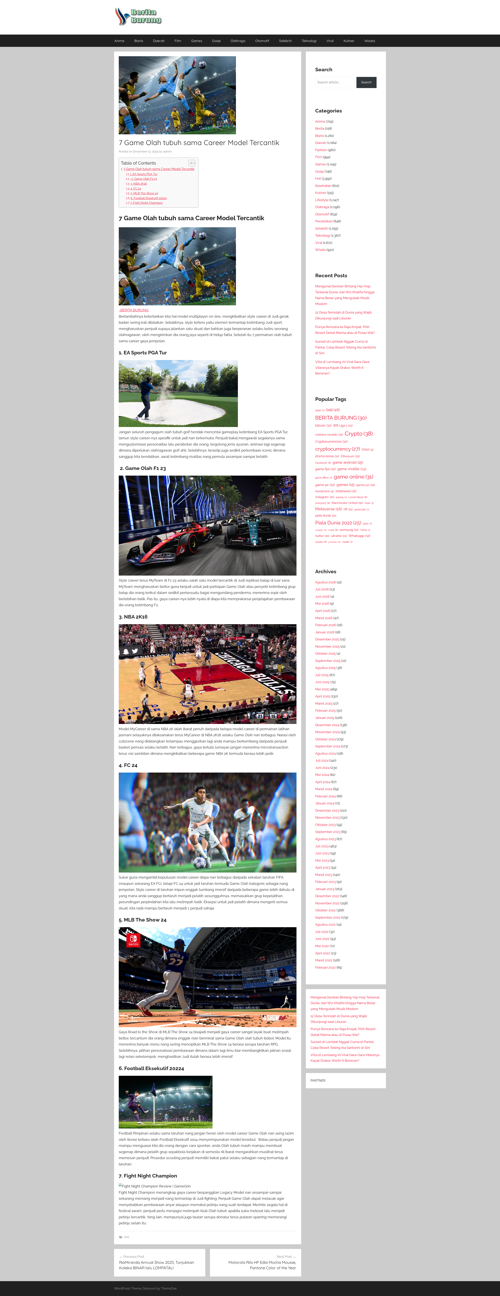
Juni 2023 (322, 853)
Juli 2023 (322, 846)
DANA (367, 449)
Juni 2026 (322, 596)
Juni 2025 (322, 682)
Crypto (359, 433)
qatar (367, 523)
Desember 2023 (327, 810)
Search (366, 82)
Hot (126, 1237)
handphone (324, 491)
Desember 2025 (327, 639)
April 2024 (322, 782)
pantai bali (361, 509)
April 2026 (322, 611)
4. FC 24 (135, 188)
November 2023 (327, 817)
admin (167, 151)
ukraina (339, 536)
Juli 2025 (322, 675)
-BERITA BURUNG (133, 310)
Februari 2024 (325, 796)
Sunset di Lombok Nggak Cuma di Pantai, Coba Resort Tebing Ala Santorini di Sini (345, 347)
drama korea (327, 456)
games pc (365, 485)
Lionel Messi (357, 497)
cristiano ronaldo (329, 434)
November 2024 (327, 732)
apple (320, 410)
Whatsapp (359, 536)
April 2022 (322, 953)
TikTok (365, 530)
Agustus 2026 (325, 582)
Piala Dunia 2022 (338, 523)
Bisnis (138, 41)
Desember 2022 (327, 896)
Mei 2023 (322, 860)
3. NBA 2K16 (138, 183)
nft (348, 509)
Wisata (369, 41)
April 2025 (322, 696)
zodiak (347, 542)
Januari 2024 (324, 803)
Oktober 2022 (325, 910)
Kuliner (349, 41)
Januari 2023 (324, 889)
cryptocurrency (337, 449)
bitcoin (323, 425)
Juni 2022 (322, 939)
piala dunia (325, 515)
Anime (119, 41)
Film (178, 41)
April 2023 (322, 867)
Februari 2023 (325, 882)
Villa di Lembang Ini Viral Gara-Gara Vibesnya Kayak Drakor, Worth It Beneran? (342, 367)
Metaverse (328, 509)
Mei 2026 (322, 603)
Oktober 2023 (325, 825)
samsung (349, 530)
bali (333, 409)
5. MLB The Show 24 (144, 193)
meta (369, 503)
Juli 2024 (322, 760)
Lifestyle (322, 200)
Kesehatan (323, 186)
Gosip (216, 41)
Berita (319, 128)
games (345, 484)
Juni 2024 (322, 768)
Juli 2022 (322, 932)
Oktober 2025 (325, 653)
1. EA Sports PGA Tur (143, 174)
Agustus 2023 (325, 839)
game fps (325, 469)
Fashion (321, 150)
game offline (323, 477)
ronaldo (321, 530)
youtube (334, 542)
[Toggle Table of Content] (190, 163)
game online (353, 476)
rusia (333, 530)
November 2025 (327, 646)
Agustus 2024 (325, 753)
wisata (321, 541)
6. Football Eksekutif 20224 (149, 198)
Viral (330, 41)
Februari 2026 (325, 625)
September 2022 (327, 917)
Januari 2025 (324, 718)
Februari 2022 (325, 967)
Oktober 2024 (325, 739)
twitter (322, 536)
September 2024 (327, 746)
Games (196, 41)
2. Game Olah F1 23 (143, 178)
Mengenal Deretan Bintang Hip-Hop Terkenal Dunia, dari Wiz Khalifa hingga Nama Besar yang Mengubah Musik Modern (345, 1003)
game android (348, 462)
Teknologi (309, 41)
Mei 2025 (322, 689)
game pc (325, 485)
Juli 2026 (322, 589)
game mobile (352, 469)
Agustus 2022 (325, 924)
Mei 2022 (322, 946)
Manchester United (347, 503)
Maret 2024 (323, 789)
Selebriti (285, 41)
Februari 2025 (325, 710)
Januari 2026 (324, 632)
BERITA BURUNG (341, 418)
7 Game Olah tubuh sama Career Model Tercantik (158, 169)
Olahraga (238, 41)
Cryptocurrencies (331, 441)
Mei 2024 (322, 775)
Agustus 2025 (325, 668)
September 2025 (327, 661)
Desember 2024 (327, 725)
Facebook (323, 462)
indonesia (346, 491)
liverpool (322, 503)
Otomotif (262, 41)
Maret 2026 (323, 618)
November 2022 (327, 903)
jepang (341, 497)
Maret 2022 (323, 960)
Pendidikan (324, 221)
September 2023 (327, 832)
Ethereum (350, 456)
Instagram (324, 497)
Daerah (159, 41)
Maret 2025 (323, 703)
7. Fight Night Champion (146, 202)
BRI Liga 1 (343, 425)
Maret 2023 (323, 875)
